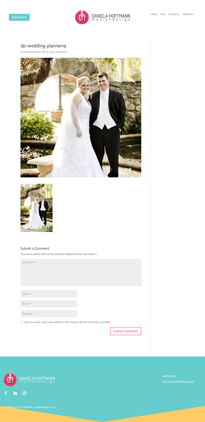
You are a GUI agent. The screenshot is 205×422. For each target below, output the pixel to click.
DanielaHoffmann (32, 52)
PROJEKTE (174, 14)
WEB (162, 14)
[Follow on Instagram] (24, 393)
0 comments (61, 52)
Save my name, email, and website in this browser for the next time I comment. (67, 322)
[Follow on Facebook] (6, 393)
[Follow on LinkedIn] (15, 393)
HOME (153, 14)
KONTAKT (19, 17)
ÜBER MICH (188, 14)
